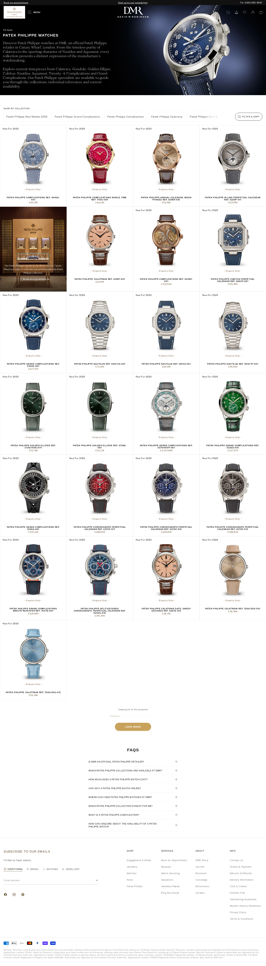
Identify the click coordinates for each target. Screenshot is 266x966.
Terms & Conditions (241, 918)
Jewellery (132, 866)
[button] (259, 12)
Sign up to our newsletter (133, 2)
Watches (132, 873)
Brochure (200, 873)
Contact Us (236, 860)
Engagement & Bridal (139, 860)
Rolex (130, 879)
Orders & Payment (241, 866)
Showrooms (202, 886)
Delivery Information (242, 879)
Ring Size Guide (170, 892)
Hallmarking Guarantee (243, 899)
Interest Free (237, 892)
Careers (200, 892)
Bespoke (166, 866)
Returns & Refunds (241, 873)
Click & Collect (238, 886)
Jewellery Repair (170, 886)
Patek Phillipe (134, 886)
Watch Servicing (170, 873)
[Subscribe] (94, 880)
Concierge (201, 879)
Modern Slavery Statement (245, 905)
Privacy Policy (238, 912)
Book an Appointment (174, 860)
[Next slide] (216, 117)
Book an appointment (16, 2)
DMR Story (201, 860)
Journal (199, 866)
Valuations (167, 879)
